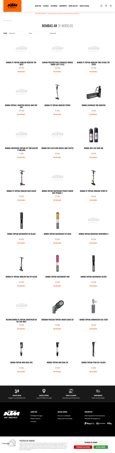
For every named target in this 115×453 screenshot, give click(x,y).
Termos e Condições (64, 416)
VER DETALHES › (21, 72)
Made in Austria (35, 418)
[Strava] (31, 436)
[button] (17, 33)
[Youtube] (12, 436)
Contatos (33, 421)
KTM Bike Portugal (36, 416)
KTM (4, 20)
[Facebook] (5, 436)
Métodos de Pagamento (92, 418)
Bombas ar (9, 20)
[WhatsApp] (24, 436)
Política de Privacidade (65, 418)
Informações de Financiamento (95, 416)
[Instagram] (18, 436)
